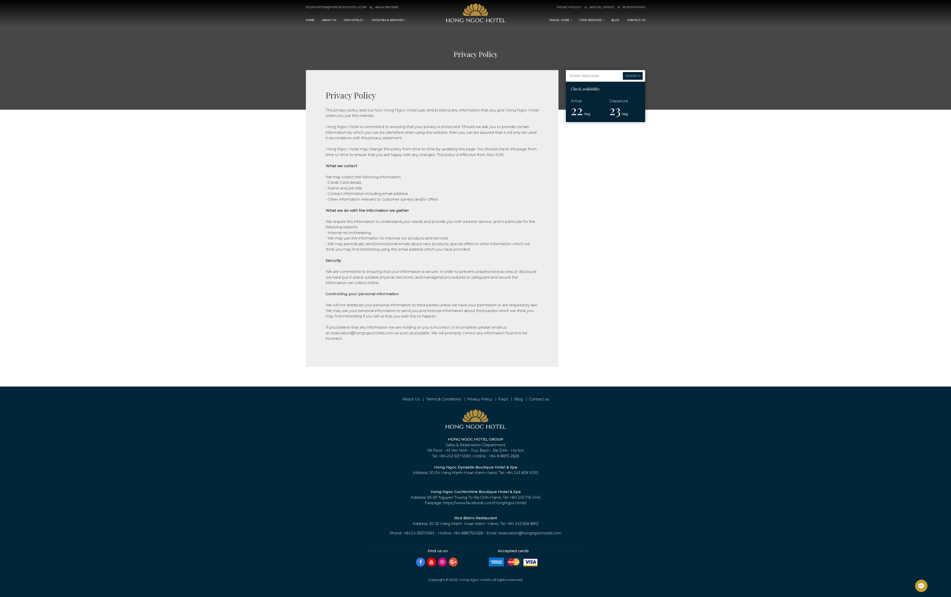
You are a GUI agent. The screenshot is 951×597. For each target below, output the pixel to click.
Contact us (636, 20)
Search (632, 76)
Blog (615, 20)
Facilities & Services (388, 20)
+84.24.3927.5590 (386, 7)
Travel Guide (559, 20)
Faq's (503, 399)
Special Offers (601, 7)
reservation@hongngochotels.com (336, 7)
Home (310, 20)
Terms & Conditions (443, 399)
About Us (329, 20)
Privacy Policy (569, 7)
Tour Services (590, 20)
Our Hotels (353, 20)
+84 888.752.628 (468, 533)
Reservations (633, 7)
